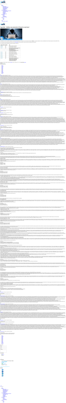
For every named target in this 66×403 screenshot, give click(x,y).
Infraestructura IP (5, 396)
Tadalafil (1, 99)
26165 (2, 71)
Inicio (2, 65)
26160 (2, 68)
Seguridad (4, 13)
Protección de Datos (5, 391)
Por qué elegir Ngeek (5, 7)
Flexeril (1, 75)
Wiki (3, 19)
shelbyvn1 (1, 94)
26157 (2, 66)
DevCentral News (5, 399)
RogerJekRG (1, 110)
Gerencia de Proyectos (5, 11)
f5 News (4, 15)
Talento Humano (5, 8)
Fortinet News (4, 16)
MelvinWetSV (1, 112)
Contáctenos (4, 9)
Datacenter (4, 12)
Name (1, 345)
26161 (2, 339)
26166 (2, 342)
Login (2, 20)
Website (1, 346)
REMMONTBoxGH (2, 146)
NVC (3, 18)
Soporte (2, 17)
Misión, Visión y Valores (5, 389)
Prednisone (1, 116)
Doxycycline (1, 129)
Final (2, 73)
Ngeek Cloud (4, 394)
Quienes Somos (4, 6)
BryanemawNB (2, 125)
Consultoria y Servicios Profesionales (7, 10)
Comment (1, 349)
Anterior (2, 336)
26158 (2, 67)
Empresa (3, 388)
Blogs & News (3, 14)
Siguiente (3, 72)
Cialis (1, 138)
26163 (2, 70)
